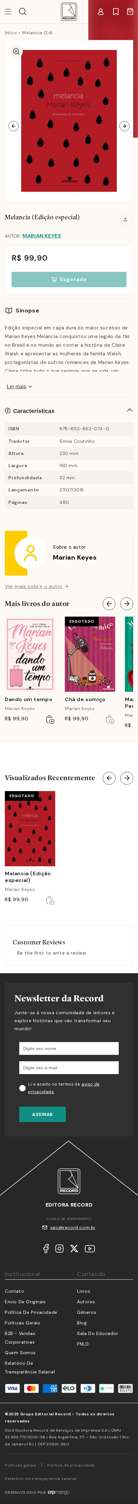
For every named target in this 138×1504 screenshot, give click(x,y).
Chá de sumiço (85, 699)
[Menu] (12, 11)
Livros (84, 1291)
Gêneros (86, 1312)
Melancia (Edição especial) (28, 877)
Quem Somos (20, 1352)
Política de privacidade (70, 1465)
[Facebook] (46, 1250)
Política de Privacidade (31, 1312)
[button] (22, 11)
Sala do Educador (97, 1333)
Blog (82, 1323)
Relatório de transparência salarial (40, 1478)
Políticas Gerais (22, 1323)
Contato (14, 1291)
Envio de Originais (25, 1302)
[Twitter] (74, 1250)
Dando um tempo (28, 699)
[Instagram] (59, 1250)
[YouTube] (90, 1250)
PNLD (83, 1344)
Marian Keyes (41, 235)
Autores (86, 1302)
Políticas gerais (21, 1465)
